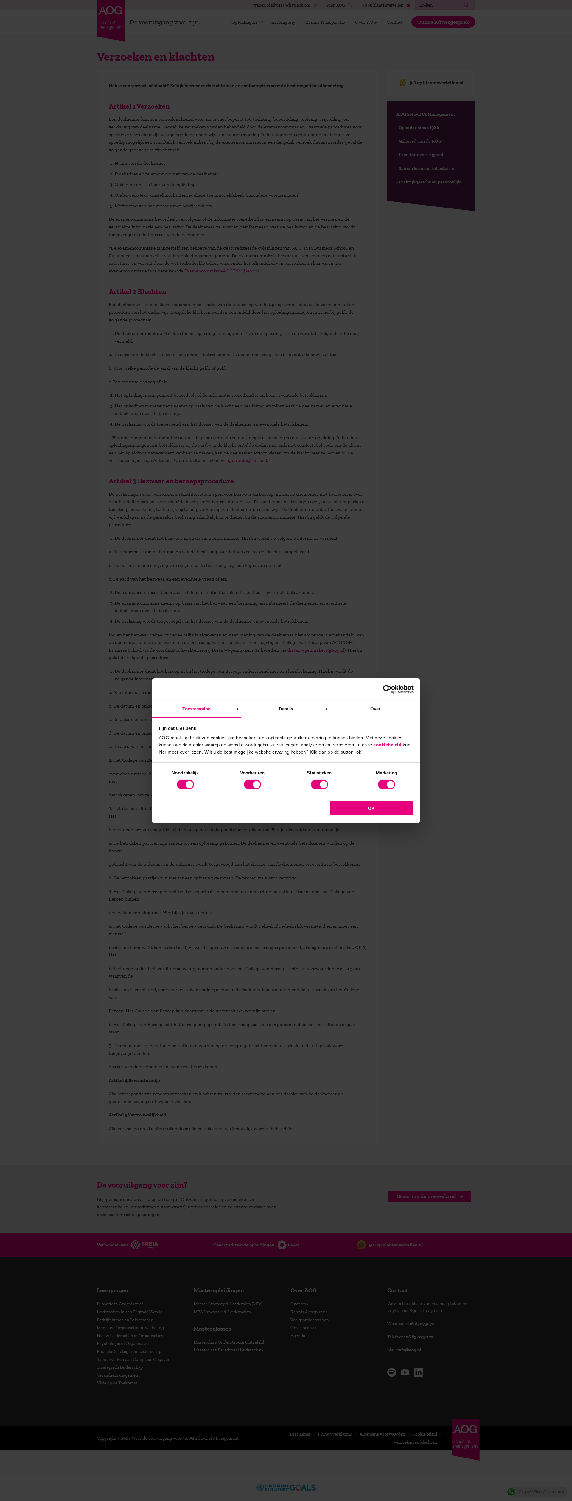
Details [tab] (286, 708)
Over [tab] (375, 708)
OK (371, 808)
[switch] (252, 784)
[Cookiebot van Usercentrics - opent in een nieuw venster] (387, 689)
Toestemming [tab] (196, 708)
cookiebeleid (387, 744)
